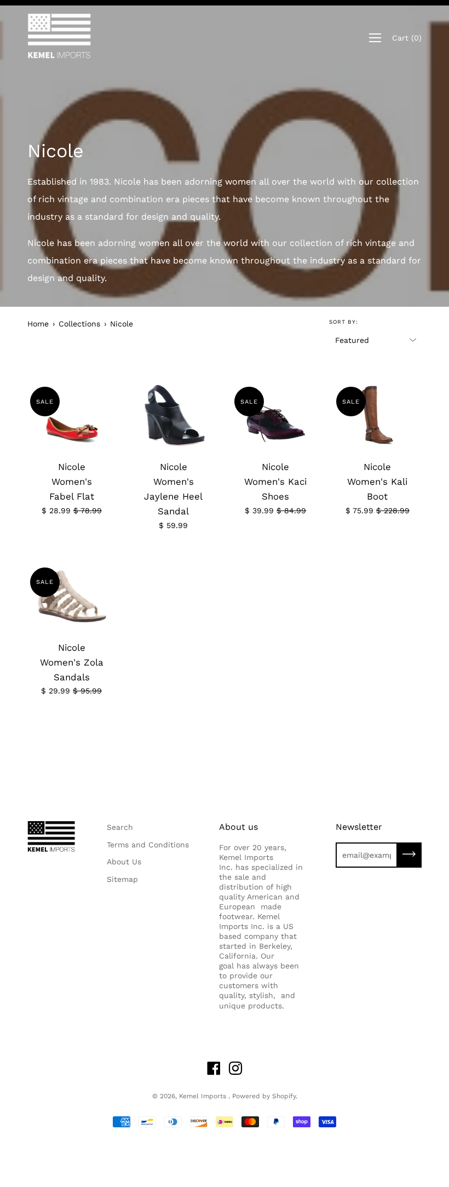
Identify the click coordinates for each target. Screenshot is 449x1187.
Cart (407, 37)
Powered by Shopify (264, 1096)
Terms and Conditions (148, 844)
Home (38, 323)
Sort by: (343, 322)
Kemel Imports (203, 1096)
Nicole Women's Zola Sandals (71, 662)
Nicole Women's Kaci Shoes (275, 481)
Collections (79, 323)
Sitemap (122, 879)
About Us (124, 861)
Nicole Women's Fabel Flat (71, 481)
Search (120, 827)
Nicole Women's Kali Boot (377, 481)
